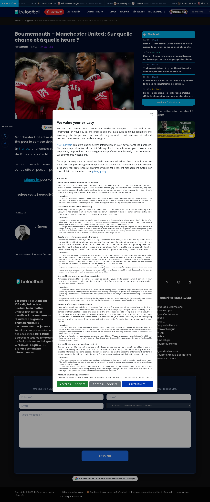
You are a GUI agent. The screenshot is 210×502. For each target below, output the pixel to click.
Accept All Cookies (72, 384)
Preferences (137, 384)
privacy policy (99, 171)
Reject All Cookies (105, 384)
